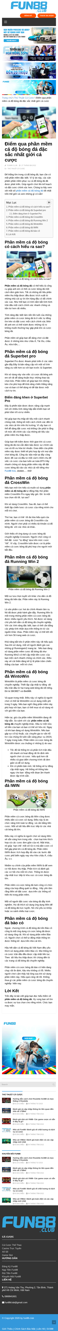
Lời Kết (11, 234)
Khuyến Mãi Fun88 (11, 1276)
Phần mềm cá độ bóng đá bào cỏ (24, 231)
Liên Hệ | (42, 1329)
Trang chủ (7, 98)
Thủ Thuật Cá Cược (24, 98)
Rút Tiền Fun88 (9, 1273)
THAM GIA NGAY (47, 16)
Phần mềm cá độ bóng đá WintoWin (25, 224)
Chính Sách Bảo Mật (24, 1329)
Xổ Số (5, 1252)
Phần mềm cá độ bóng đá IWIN (23, 227)
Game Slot (7, 1255)
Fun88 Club (12, 165)
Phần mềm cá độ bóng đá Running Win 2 (28, 220)
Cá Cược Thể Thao (11, 1245)
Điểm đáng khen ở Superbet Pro (27, 213)
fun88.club (28, 1318)
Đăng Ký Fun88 (10, 1266)
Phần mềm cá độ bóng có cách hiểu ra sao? (29, 206)
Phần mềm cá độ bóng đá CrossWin (25, 217)
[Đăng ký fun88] (29, 1047)
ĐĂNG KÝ (28, 16)
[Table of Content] (49, 202)
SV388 (50, 1329)
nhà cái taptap (42, 1318)
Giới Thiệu (7, 1329)
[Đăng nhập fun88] (29, 87)
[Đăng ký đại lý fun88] (29, 35)
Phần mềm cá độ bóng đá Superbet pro (27, 210)
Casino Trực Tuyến (11, 1248)
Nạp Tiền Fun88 (10, 1270)
